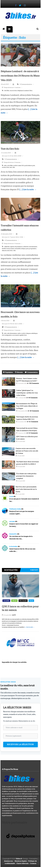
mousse (12, 521)
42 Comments (34, 411)
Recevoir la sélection (20, 744)
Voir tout (34, 570)
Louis (11, 496)
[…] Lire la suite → (27, 189)
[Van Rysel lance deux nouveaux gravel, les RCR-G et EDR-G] (8, 464)
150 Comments (34, 383)
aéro (5, 165)
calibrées (6, 246)
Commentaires (32, 372)
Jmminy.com (8, 861)
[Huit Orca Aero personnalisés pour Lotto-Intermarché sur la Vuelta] (8, 490)
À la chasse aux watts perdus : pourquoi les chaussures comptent (26, 476)
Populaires (9, 372)
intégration (8, 335)
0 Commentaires (10, 327)
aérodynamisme (12, 333)
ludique (23, 248)
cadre (19, 333)
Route (31, 601)
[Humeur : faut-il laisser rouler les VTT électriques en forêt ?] (8, 381)
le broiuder (13, 546)
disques (28, 333)
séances (4, 250)
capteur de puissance (16, 246)
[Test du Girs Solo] (20, 132)
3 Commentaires (25, 84)
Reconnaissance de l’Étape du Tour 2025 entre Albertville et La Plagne (26, 406)
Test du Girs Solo (10, 148)
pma (27, 248)
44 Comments (32, 398)
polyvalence (28, 165)
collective (26, 246)
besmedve (13, 534)
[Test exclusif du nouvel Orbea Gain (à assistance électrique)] (8, 431)
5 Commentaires (10, 159)
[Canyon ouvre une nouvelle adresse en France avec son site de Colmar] (8, 451)
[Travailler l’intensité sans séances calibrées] (20, 209)
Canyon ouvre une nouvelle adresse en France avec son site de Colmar (27, 451)
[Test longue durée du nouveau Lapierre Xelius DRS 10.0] (8, 419)
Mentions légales (21, 861)
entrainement (33, 246)
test (11, 167)
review (4, 167)
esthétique (34, 333)
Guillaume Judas (15, 509)
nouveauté (15, 335)
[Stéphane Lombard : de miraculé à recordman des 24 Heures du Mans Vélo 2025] (20, 55)
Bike (11, 165)
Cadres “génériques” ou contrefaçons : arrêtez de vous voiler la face (27, 393)
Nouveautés (23, 601)
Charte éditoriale (22, 863)
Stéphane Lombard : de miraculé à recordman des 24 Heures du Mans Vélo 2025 (20, 76)
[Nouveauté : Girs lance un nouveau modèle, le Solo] (20, 296)
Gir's (23, 165)
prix (33, 165)
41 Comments (33, 422)
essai (19, 165)
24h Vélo (6, 90)
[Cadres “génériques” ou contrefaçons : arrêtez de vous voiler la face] (8, 393)
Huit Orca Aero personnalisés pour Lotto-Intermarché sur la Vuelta (26, 489)
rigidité (21, 335)
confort (15, 165)
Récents (20, 372)
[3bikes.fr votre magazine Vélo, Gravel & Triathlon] (3, 29)
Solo (15, 90)
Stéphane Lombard (23, 90)
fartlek (4, 248)
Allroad (14, 601)
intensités (17, 248)
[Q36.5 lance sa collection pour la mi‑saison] (8, 439)
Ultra (30, 90)
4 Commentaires (10, 240)
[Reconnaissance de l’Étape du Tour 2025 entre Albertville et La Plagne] (8, 406)
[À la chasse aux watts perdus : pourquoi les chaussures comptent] (8, 476)
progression (32, 248)
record (12, 90)
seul (8, 250)
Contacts (33, 863)
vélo (13, 167)
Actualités (6, 601)
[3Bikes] (19, 778)
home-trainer (10, 248)
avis (8, 165)
